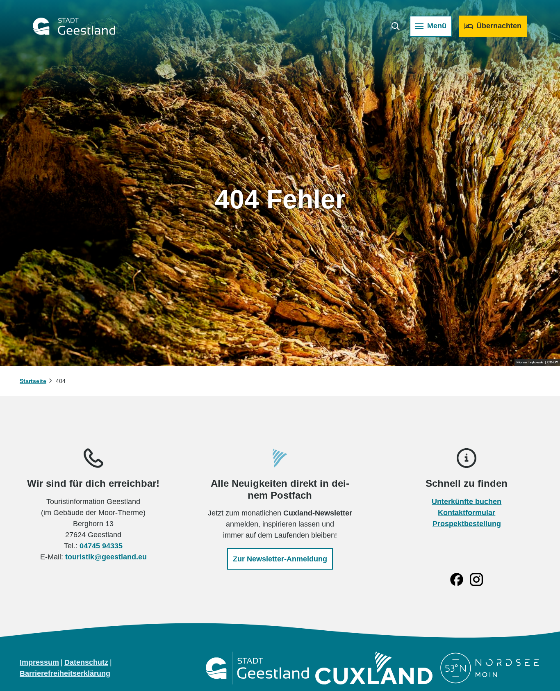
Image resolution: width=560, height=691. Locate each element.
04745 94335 (101, 546)
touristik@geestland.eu (106, 557)
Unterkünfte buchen (466, 501)
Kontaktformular (466, 513)
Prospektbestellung (467, 524)
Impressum (39, 662)
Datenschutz (86, 662)
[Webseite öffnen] (257, 668)
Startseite (33, 381)
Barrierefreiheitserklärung (65, 673)
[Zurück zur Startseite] (74, 26)
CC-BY (552, 362)
